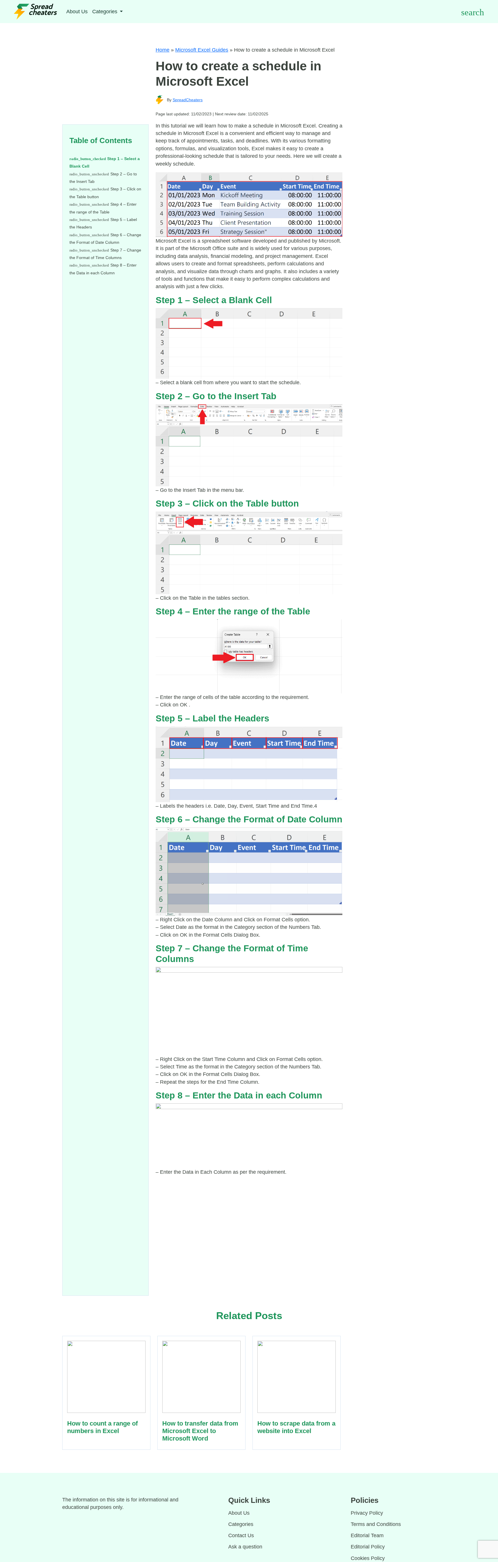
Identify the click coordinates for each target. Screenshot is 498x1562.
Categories (240, 1524)
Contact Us (241, 1535)
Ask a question (245, 1547)
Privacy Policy (367, 1513)
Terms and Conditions (376, 1524)
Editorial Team (367, 1535)
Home (162, 50)
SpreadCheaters (188, 99)
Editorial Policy (368, 1547)
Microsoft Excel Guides (201, 50)
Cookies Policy (368, 1558)
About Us (77, 11)
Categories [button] (105, 11)
